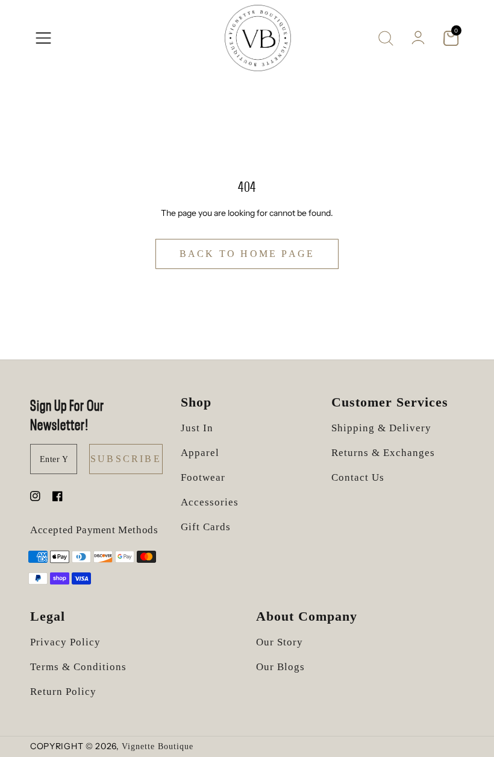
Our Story (279, 642)
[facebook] (57, 497)
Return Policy (63, 691)
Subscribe (125, 459)
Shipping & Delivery (381, 428)
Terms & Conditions (78, 667)
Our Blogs (280, 667)
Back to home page (247, 254)
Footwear (203, 477)
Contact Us (357, 477)
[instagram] (35, 497)
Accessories (210, 502)
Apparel (200, 452)
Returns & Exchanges (383, 452)
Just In (197, 428)
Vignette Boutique (157, 746)
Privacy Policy (65, 642)
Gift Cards (206, 527)
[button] (43, 38)
